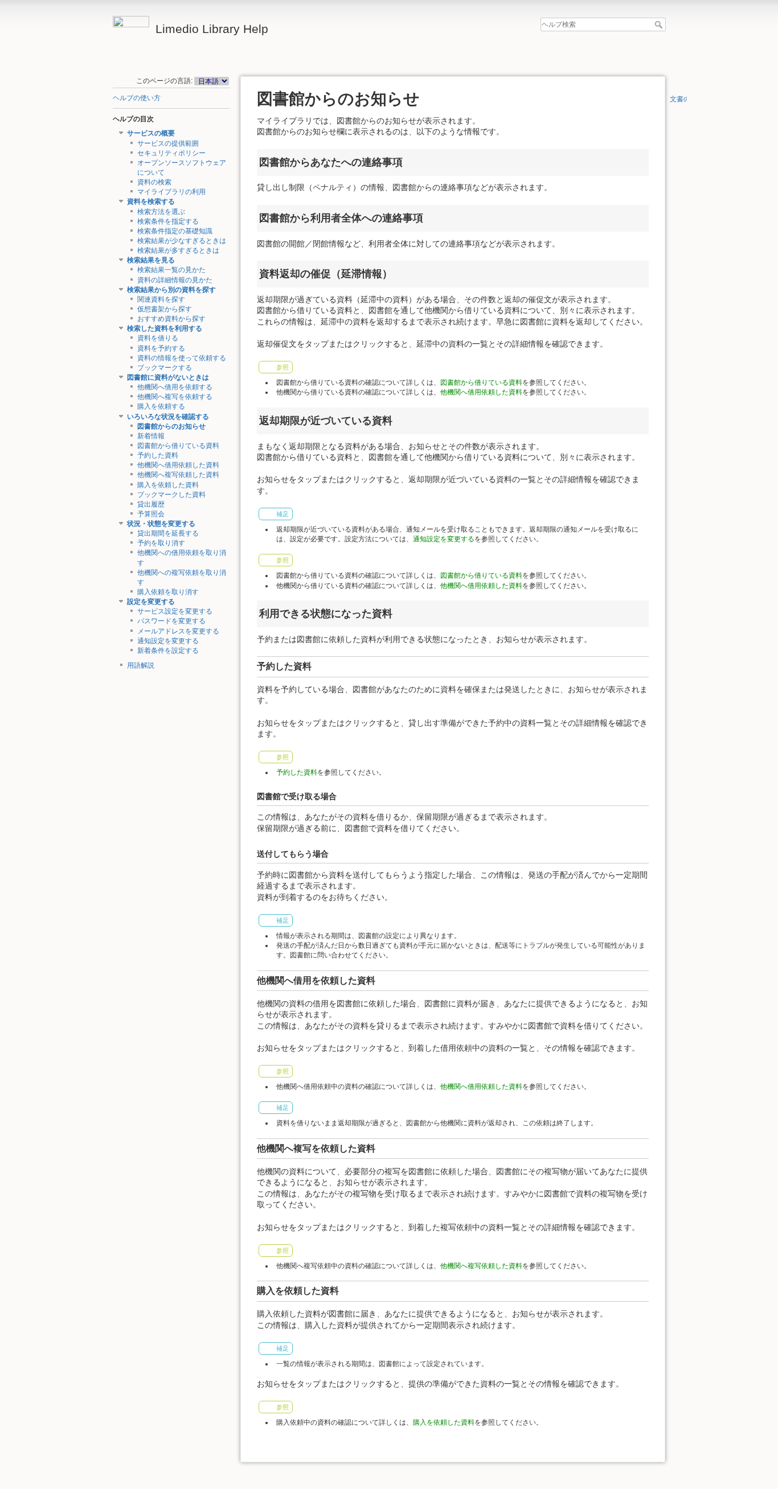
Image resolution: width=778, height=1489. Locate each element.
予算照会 (151, 514)
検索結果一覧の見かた (171, 270)
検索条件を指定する (168, 221)
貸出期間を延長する (168, 533)
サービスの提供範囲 (168, 143)
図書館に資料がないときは (168, 377)
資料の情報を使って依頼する (181, 358)
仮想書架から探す (164, 309)
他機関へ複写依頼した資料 (178, 475)
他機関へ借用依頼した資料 (178, 465)
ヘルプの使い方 (137, 98)
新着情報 (151, 436)
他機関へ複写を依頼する (174, 397)
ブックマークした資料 (171, 495)
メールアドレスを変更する (178, 631)
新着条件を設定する (168, 651)
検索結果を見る (151, 260)
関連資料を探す (161, 299)
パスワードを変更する (171, 621)
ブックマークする (164, 368)
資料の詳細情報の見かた (174, 280)
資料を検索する (151, 201)
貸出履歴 (151, 504)
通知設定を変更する (168, 641)
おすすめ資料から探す (171, 319)
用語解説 (140, 665)
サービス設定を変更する (174, 611)
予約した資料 (157, 455)
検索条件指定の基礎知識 (174, 231)
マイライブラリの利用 (171, 192)
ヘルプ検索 (659, 24)
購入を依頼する (161, 406)
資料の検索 (154, 182)
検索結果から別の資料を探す (171, 290)
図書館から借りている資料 (178, 446)
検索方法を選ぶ (161, 212)
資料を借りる (157, 338)
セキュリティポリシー (171, 153)
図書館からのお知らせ (171, 426)
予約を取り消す (161, 543)
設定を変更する (151, 602)
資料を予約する (161, 348)
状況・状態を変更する (161, 524)
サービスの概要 (151, 133)
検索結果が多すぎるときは (178, 250)
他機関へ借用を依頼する (174, 387)
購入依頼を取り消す (168, 592)
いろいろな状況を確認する (168, 417)
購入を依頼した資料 (168, 485)
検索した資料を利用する (164, 328)
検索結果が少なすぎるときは (181, 241)
